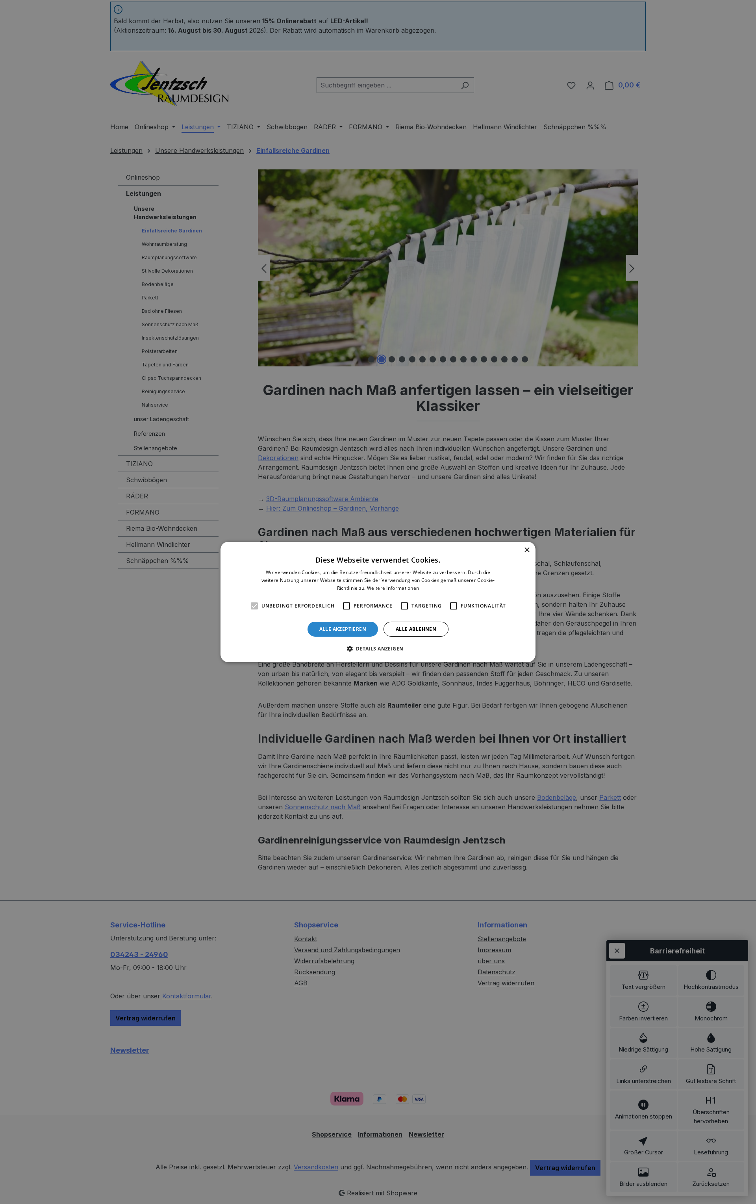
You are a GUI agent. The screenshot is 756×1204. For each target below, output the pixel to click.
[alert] (378, 602)
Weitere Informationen (393, 588)
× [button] (527, 550)
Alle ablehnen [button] (416, 629)
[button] (378, 648)
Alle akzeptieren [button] (342, 629)
